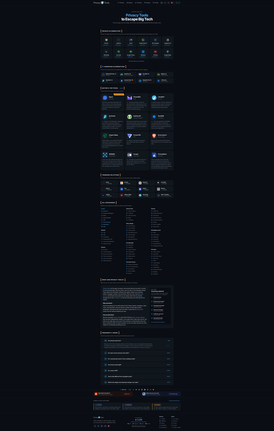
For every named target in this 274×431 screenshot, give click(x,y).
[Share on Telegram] (153, 389)
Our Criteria (175, 418)
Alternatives (164, 427)
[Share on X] (133, 389)
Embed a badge (177, 427)
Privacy (175, 423)
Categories (163, 425)
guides (142, 423)
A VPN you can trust (158, 313)
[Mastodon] (101, 426)
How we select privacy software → (158, 322)
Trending (139, 2)
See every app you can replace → (137, 61)
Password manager (158, 309)
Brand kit (175, 421)
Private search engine (159, 301)
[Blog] (94, 426)
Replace (130, 2)
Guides (156, 2)
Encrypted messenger (159, 305)
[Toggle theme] (168, 3)
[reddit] (105, 426)
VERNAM (163, 421)
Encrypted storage (158, 318)
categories (135, 423)
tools (129, 423)
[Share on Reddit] (147, 389)
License (175, 425)
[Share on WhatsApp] (150, 389)
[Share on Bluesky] (136, 389)
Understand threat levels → (175, 400)
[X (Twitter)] (98, 426)
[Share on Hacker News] (145, 389)
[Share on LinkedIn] (142, 389)
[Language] (172, 2)
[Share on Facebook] (139, 389)
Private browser (157, 297)
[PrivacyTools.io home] (101, 2)
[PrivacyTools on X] (165, 2)
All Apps (121, 2)
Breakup (148, 2)
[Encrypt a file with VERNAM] (161, 2)
